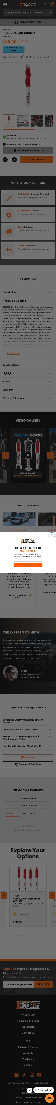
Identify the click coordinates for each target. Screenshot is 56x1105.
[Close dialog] (51, 535)
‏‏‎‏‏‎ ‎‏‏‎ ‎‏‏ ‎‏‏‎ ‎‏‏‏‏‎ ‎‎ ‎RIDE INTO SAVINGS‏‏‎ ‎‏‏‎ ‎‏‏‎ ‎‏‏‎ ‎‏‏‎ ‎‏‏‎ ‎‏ (28, 565)
